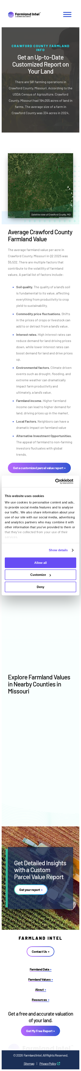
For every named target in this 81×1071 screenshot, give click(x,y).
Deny (40, 587)
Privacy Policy (47, 1063)
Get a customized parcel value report (38, 468)
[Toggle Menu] (67, 14)
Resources (39, 1000)
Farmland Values (39, 979)
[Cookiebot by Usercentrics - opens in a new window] (58, 481)
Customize (38, 574)
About (39, 989)
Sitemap (29, 1063)
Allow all (40, 562)
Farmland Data (39, 969)
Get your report (29, 890)
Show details (58, 550)
